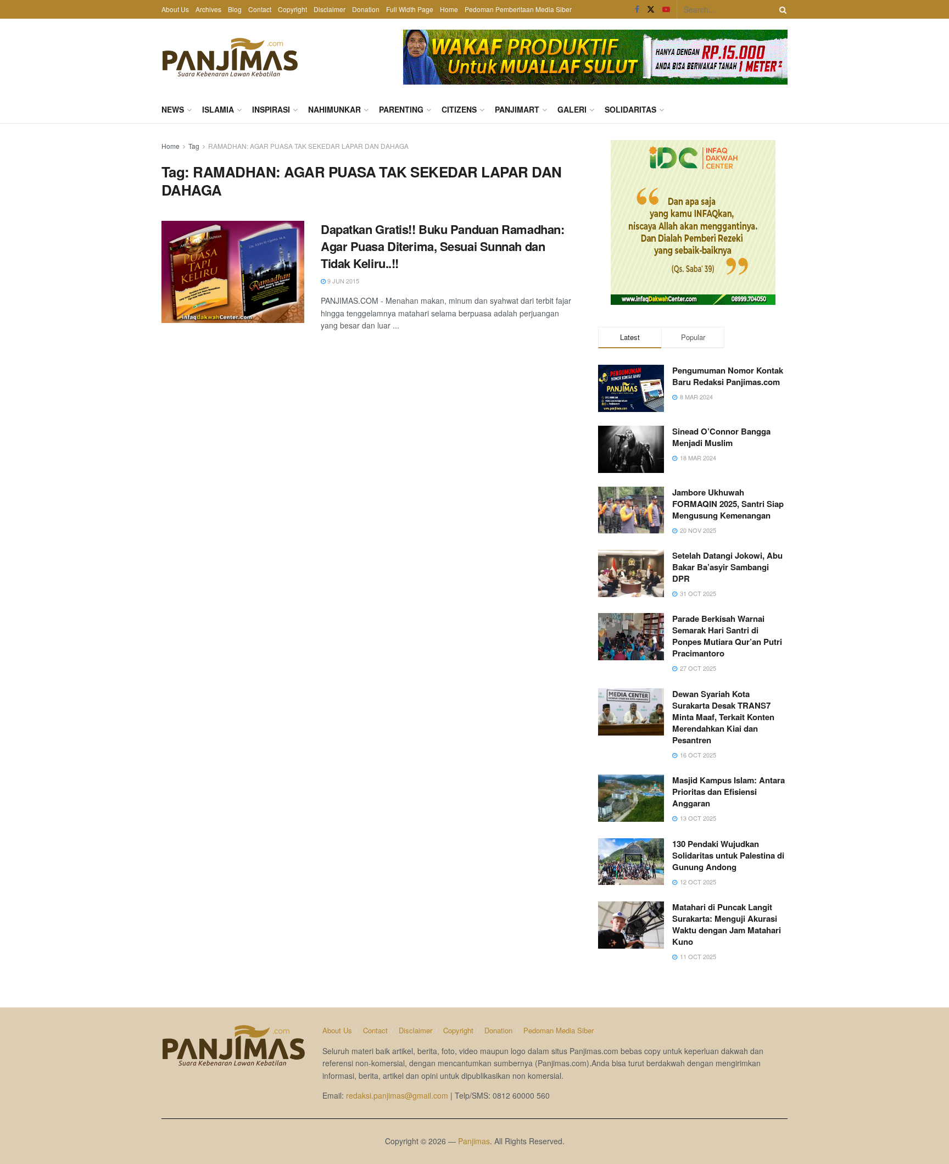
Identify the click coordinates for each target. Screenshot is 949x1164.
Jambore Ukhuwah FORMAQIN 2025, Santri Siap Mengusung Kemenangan (728, 503)
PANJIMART (517, 109)
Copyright (292, 9)
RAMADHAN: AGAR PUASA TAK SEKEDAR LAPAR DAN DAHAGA (308, 146)
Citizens (459, 109)
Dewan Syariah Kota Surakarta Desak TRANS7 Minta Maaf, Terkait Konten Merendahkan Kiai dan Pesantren (723, 717)
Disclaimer (329, 9)
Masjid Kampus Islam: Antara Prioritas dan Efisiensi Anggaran (728, 791)
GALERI (572, 109)
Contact (259, 9)
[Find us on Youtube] (666, 9)
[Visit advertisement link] (595, 57)
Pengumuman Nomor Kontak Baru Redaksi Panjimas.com (727, 376)
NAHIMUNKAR (334, 109)
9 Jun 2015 (342, 280)
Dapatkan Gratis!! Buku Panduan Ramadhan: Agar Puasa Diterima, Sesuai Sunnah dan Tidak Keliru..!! (442, 246)
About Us (175, 9)
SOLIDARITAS (630, 109)
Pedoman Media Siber (558, 1030)
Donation (365, 9)
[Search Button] (781, 9)
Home (449, 9)
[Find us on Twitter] (651, 9)
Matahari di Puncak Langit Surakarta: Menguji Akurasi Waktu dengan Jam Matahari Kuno (726, 924)
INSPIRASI (271, 109)
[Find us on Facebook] (637, 9)
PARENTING (401, 109)
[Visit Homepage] (230, 57)
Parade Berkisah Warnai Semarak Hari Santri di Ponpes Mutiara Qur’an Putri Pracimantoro (727, 635)
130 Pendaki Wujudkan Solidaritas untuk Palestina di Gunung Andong (728, 855)
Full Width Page (409, 9)
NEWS (172, 109)
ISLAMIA (218, 109)
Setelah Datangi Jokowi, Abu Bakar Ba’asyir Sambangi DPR (727, 566)
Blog (235, 9)
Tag (193, 146)
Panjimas (474, 1140)
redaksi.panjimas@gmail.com (397, 1095)
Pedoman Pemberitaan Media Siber (518, 9)
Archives (208, 9)
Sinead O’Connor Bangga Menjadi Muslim (721, 437)
